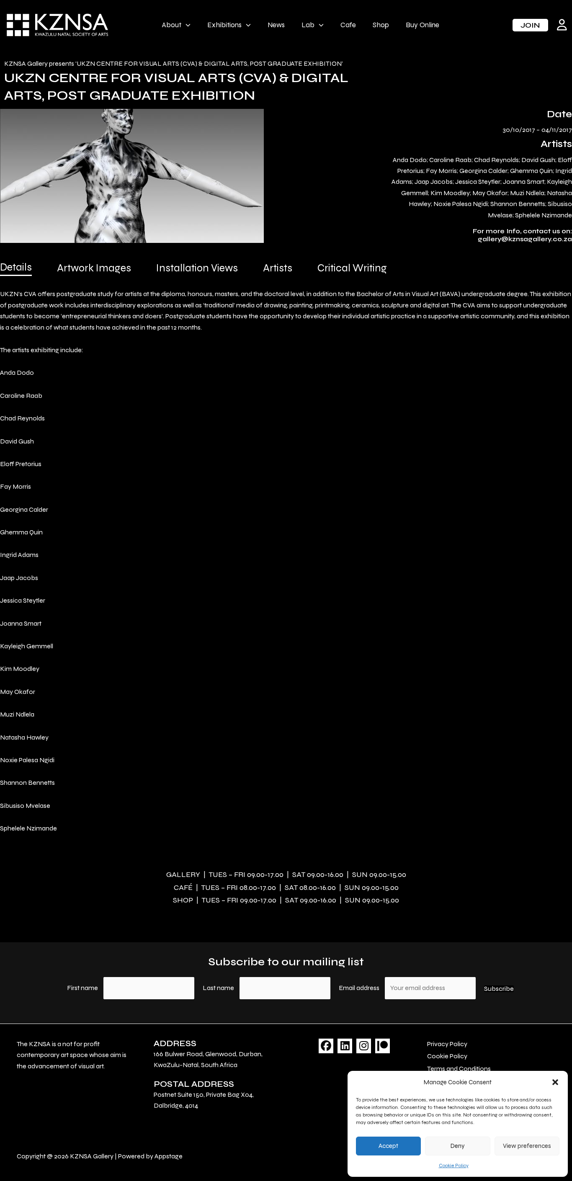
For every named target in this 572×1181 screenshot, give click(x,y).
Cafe (348, 25)
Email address (360, 988)
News (276, 25)
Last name (218, 988)
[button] (555, 1082)
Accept (388, 1146)
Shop (381, 25)
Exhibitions (224, 25)
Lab (307, 25)
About (171, 25)
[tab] (16, 270)
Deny (458, 1146)
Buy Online (422, 25)
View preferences (527, 1146)
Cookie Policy (454, 1165)
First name (82, 988)
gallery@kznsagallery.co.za (525, 239)
